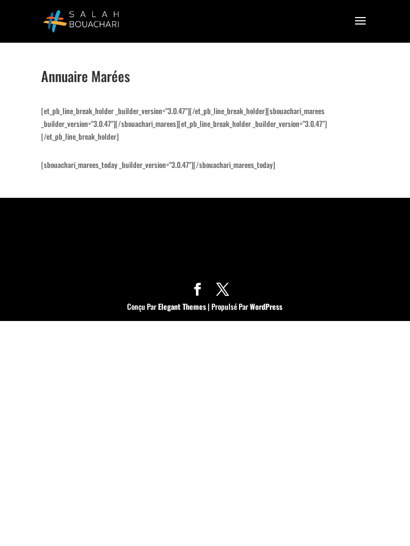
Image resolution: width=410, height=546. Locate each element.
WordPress (266, 306)
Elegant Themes (182, 306)
